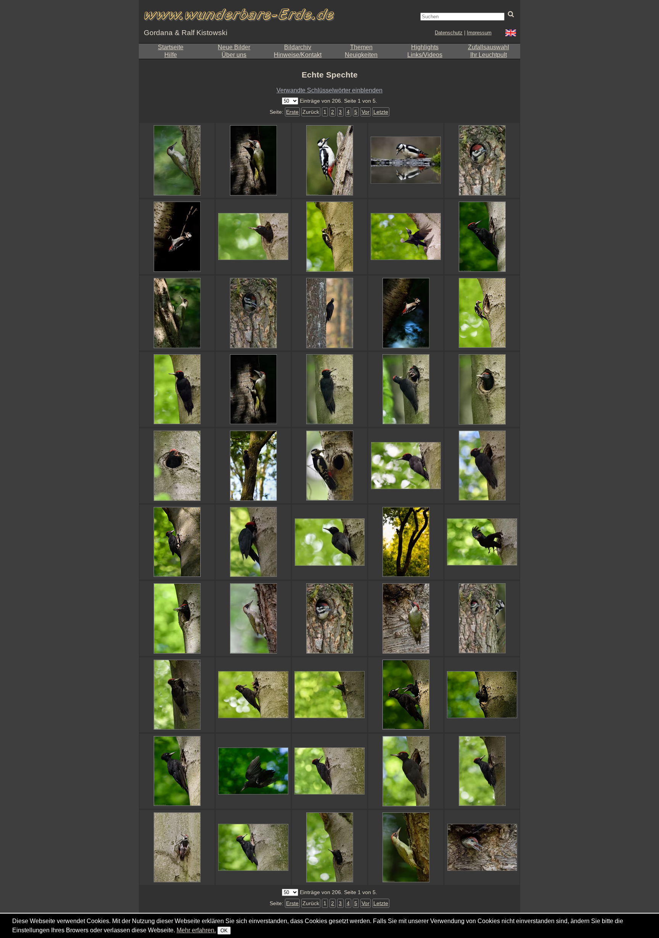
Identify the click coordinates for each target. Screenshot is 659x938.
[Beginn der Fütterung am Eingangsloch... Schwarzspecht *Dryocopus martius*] (253, 542)
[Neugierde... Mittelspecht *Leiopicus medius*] (329, 236)
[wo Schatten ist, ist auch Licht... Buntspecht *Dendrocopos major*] (177, 236)
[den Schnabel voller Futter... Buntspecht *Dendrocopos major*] (329, 465)
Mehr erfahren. (196, 930)
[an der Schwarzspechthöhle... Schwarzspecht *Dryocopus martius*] (177, 694)
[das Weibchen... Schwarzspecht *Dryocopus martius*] (177, 771)
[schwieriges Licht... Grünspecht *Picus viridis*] (177, 313)
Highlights (425, 47)
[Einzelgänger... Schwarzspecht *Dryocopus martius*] (329, 313)
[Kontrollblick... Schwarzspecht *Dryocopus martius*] (253, 236)
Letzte (380, 112)
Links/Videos (424, 55)
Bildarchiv (297, 47)
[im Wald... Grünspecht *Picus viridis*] (177, 160)
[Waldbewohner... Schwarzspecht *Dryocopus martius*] (253, 465)
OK (224, 930)
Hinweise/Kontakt (297, 55)
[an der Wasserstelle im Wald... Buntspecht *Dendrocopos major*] (405, 160)
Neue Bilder (234, 47)
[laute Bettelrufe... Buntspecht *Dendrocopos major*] (253, 313)
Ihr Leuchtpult (488, 55)
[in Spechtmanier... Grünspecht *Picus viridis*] (253, 618)
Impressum (479, 33)
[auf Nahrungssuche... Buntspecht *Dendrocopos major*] (329, 160)
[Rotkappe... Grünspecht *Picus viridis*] (405, 847)
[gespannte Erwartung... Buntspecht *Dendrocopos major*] (482, 618)
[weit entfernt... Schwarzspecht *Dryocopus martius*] (405, 542)
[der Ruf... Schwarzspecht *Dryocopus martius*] (482, 465)
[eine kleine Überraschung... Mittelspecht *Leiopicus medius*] (177, 847)
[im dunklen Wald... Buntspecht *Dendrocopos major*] (405, 313)
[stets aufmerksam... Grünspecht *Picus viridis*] (253, 160)
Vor (366, 112)
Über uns (234, 55)
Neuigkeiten (361, 55)
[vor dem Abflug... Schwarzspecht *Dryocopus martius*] (329, 847)
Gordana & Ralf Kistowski (185, 33)
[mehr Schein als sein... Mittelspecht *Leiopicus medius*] (482, 313)
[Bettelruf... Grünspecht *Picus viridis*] (482, 847)
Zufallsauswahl (488, 47)
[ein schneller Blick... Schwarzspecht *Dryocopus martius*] (329, 542)
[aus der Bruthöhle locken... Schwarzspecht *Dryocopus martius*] (405, 694)
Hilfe (170, 55)
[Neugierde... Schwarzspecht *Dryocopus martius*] (482, 694)
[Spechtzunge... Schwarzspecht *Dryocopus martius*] (177, 542)
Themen (361, 47)
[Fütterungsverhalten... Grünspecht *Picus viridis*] (405, 618)
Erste (292, 112)
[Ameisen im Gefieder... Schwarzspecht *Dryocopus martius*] (253, 847)
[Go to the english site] (510, 33)
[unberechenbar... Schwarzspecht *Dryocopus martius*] (405, 236)
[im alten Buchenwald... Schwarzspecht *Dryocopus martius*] (482, 236)
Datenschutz (449, 33)
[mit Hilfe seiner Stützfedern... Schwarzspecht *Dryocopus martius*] (177, 389)
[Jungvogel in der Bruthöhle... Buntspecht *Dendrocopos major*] (482, 160)
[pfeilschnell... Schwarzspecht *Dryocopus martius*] (482, 542)
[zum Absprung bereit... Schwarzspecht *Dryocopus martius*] (405, 465)
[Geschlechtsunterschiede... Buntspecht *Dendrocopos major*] (329, 618)
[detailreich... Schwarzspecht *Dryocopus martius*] (329, 771)
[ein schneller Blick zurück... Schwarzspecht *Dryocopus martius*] (405, 771)
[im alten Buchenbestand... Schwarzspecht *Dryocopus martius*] (329, 389)
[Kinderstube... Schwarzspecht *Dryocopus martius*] (253, 694)
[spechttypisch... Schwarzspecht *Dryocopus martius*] (482, 771)
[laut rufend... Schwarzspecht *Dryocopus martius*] (177, 465)
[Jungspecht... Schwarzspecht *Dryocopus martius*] (482, 389)
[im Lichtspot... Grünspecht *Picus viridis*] (253, 389)
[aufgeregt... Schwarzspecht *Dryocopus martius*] (329, 694)
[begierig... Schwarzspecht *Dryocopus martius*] (405, 389)
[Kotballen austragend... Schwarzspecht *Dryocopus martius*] (177, 618)
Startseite (170, 47)
